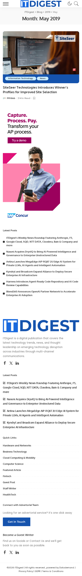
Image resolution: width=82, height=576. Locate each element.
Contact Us (37, 541)
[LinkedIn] (17, 363)
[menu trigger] (6, 3)
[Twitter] (11, 363)
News (42, 78)
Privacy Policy (26, 571)
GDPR (37, 571)
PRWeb (11, 98)
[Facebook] (5, 363)
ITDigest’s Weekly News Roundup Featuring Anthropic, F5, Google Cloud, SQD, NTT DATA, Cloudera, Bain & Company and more (42, 241)
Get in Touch (16, 521)
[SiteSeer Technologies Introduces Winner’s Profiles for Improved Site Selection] (41, 57)
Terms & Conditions (53, 571)
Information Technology (20, 78)
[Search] (75, 3)
